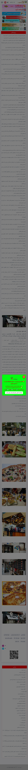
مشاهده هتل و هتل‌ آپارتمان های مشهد (14, 393)
